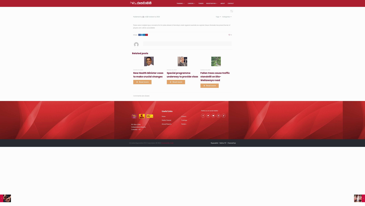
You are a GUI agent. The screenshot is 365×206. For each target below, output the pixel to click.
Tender (200, 3)
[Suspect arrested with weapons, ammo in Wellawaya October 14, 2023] (5, 198)
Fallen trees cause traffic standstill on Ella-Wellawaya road (215, 76)
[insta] (218, 116)
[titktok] (223, 116)
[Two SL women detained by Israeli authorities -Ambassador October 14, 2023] (359, 198)
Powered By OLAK (167, 143)
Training (180, 3)
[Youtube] (213, 116)
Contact (231, 3)
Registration (211, 3)
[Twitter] (208, 116)
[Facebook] (203, 116)
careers (190, 3)
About (223, 3)
